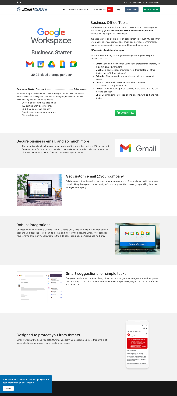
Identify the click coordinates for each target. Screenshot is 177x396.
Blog (119, 9)
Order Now (127, 112)
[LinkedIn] (20, 2)
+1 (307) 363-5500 (133, 3)
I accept (8, 388)
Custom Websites (102, 9)
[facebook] (17, 2)
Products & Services (77, 9)
